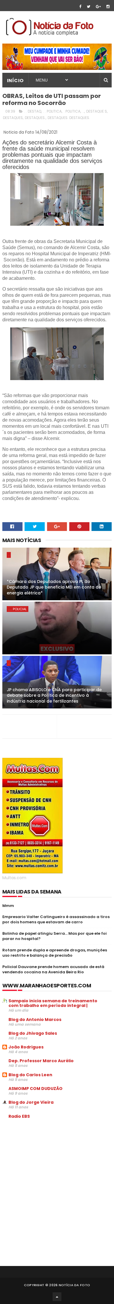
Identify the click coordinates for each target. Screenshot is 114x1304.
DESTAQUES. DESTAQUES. (69, 117)
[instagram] (108, 6)
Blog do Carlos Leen (30, 1075)
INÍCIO (15, 80)
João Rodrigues (26, 1047)
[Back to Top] (57, 1296)
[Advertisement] (51, 1168)
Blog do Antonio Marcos (34, 1019)
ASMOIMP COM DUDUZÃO (35, 1088)
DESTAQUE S (96, 111)
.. (83, 111)
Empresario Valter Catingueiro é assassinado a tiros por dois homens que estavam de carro (56, 919)
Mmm (8, 905)
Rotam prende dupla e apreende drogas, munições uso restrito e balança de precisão (54, 952)
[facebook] (80, 6)
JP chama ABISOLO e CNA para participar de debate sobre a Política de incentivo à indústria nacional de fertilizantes (54, 695)
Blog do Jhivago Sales (32, 1033)
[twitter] (88, 6)
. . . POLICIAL (17, 609)
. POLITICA (72, 111)
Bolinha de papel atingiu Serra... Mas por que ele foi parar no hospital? (54, 936)
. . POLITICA (52, 111)
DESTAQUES (13, 117)
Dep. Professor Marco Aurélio (41, 1061)
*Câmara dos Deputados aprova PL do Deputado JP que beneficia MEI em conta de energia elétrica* (54, 587)
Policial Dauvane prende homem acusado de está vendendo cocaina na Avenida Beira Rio (53, 969)
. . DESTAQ (32, 111)
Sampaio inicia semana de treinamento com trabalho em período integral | (52, 1003)
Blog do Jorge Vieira (30, 1102)
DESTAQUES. (35, 117)
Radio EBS (19, 1116)
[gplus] (98, 6)
